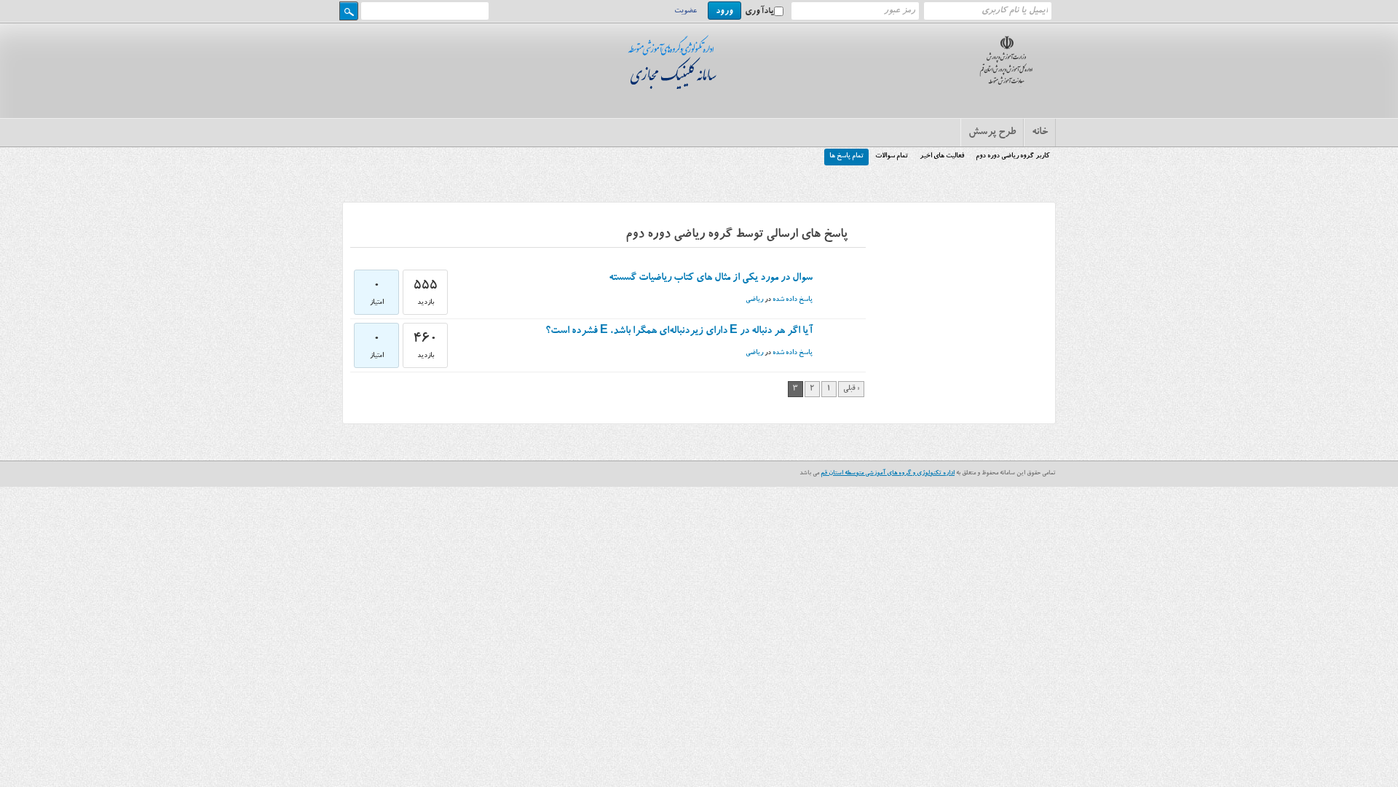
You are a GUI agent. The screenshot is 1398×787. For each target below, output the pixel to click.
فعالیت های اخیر (942, 156)
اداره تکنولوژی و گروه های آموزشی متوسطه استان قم (888, 473)
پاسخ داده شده (793, 300)
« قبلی (851, 389)
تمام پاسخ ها (846, 156)
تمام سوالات (891, 156)
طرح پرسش (992, 132)
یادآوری (759, 12)
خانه (1040, 132)
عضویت (685, 11)
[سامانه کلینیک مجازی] (675, 86)
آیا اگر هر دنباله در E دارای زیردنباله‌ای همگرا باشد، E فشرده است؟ (679, 331)
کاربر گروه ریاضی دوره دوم (1013, 156)
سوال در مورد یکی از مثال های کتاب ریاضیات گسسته (711, 278)
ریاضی (754, 300)
